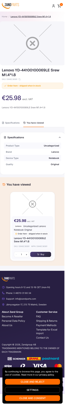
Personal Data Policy (13, 320)
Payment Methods (46, 325)
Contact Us (42, 337)
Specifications (12, 122)
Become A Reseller (12, 316)
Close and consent (32, 398)
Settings (32, 389)
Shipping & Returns (46, 320)
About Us (7, 325)
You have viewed (35, 122)
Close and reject (32, 381)
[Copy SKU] (19, 79)
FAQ (38, 316)
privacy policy (46, 374)
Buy (42, 254)
